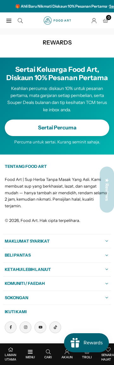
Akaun (67, 357)
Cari (48, 357)
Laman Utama (10, 357)
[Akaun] (94, 20)
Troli (87, 357)
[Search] (20, 20)
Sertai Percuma (57, 127)
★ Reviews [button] (107, 189)
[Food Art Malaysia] (57, 20)
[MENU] (9, 20)
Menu (30, 357)
